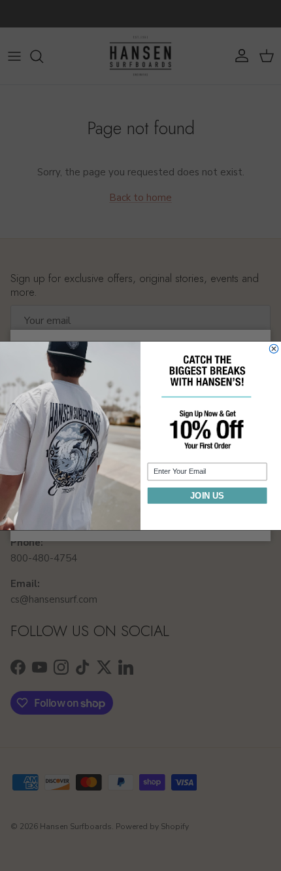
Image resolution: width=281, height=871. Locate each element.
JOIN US (207, 495)
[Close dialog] (273, 348)
